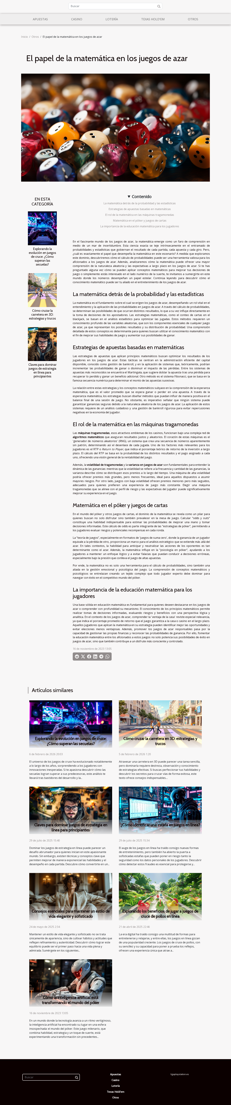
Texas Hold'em (153, 19)
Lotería (112, 19)
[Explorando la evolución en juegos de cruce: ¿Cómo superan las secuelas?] (42, 228)
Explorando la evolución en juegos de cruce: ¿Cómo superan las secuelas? (42, 256)
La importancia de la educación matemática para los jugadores (139, 226)
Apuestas (40, 19)
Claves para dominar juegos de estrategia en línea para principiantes (42, 370)
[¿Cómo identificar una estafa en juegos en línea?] (160, 810)
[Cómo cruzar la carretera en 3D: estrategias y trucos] (42, 290)
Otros (193, 19)
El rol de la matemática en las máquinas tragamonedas (139, 215)
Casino (76, 19)
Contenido (142, 196)
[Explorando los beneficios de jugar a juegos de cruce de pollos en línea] (160, 896)
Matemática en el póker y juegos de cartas (139, 220)
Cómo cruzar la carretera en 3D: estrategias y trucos (42, 314)
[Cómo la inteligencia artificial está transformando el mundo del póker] (70, 982)
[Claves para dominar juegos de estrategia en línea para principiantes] (42, 344)
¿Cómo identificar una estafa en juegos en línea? (160, 825)
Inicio (24, 37)
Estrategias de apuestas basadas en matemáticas (140, 209)
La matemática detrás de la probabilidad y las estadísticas (139, 203)
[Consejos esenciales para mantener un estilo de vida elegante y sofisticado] (70, 896)
